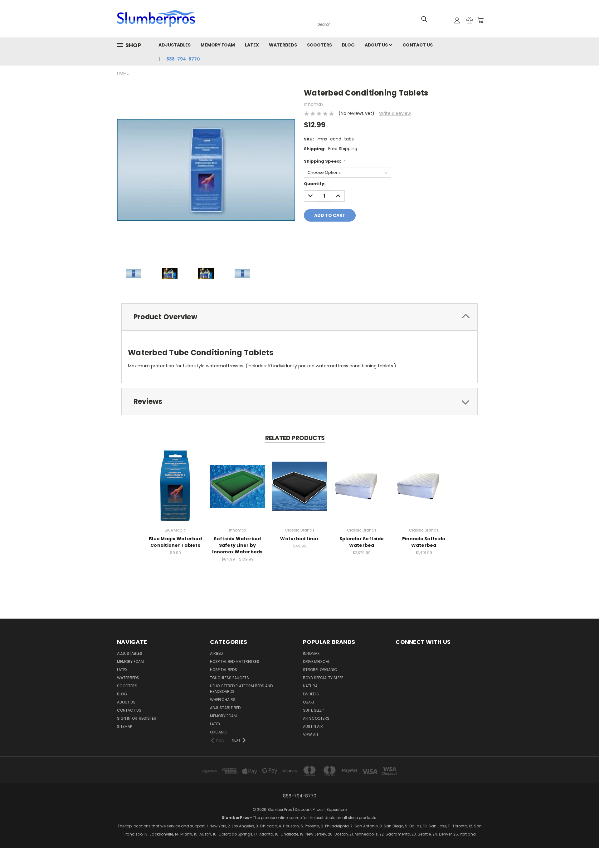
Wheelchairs (223, 699)
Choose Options (237, 491)
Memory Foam (218, 45)
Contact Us (417, 45)
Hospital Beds (223, 669)
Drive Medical (316, 661)
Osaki (308, 702)
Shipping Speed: (324, 161)
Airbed (216, 653)
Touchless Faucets (229, 677)
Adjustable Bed (225, 707)
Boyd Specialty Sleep (323, 677)
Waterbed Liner (299, 539)
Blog (348, 45)
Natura (310, 686)
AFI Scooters (316, 718)
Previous (567, 834)
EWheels (311, 694)
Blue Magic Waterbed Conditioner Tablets (175, 542)
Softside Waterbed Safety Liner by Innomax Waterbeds (237, 545)
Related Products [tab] (295, 438)
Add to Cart (175, 491)
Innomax (311, 653)
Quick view (175, 479)
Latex (252, 45)
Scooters (319, 45)
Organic (218, 732)
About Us (377, 45)
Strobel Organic (320, 669)
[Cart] (480, 20)
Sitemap (124, 726)
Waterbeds (283, 45)
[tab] (299, 317)
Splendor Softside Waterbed (361, 542)
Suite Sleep (313, 710)
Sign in (124, 718)
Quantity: (314, 184)
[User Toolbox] (457, 20)
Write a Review (395, 113)
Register (147, 718)
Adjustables (174, 45)
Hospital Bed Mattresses (234, 661)
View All (311, 734)
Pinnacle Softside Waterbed (423, 542)
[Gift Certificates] (469, 20)
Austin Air (313, 726)
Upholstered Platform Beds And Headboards (241, 688)
